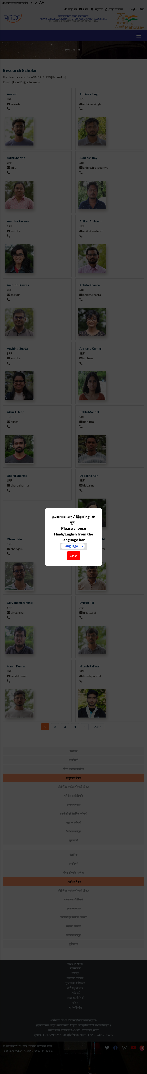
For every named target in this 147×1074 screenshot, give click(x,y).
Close (73, 555)
